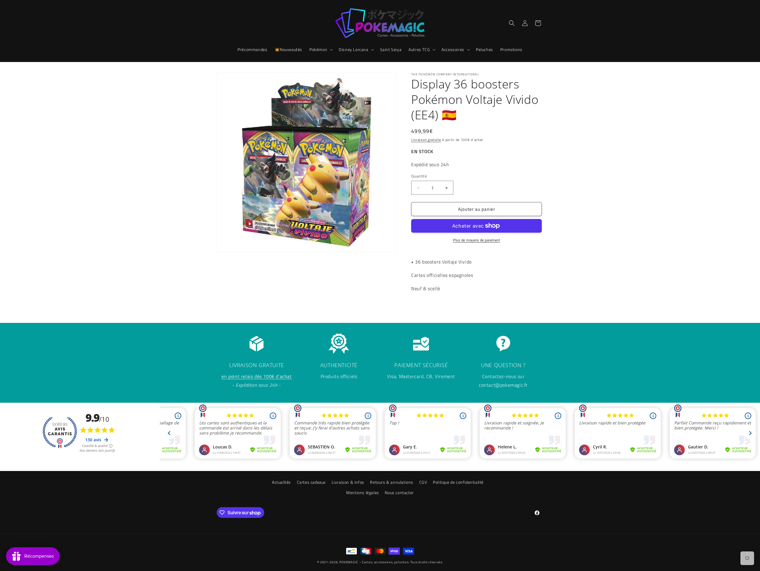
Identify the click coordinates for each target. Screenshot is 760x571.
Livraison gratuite (426, 139)
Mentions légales (362, 492)
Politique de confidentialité (458, 482)
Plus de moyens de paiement (476, 240)
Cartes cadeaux (311, 482)
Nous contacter (399, 492)
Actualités (281, 482)
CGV (423, 482)
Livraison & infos (348, 482)
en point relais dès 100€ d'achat (256, 376)
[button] (320, 49)
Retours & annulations (391, 482)
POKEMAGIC (348, 562)
